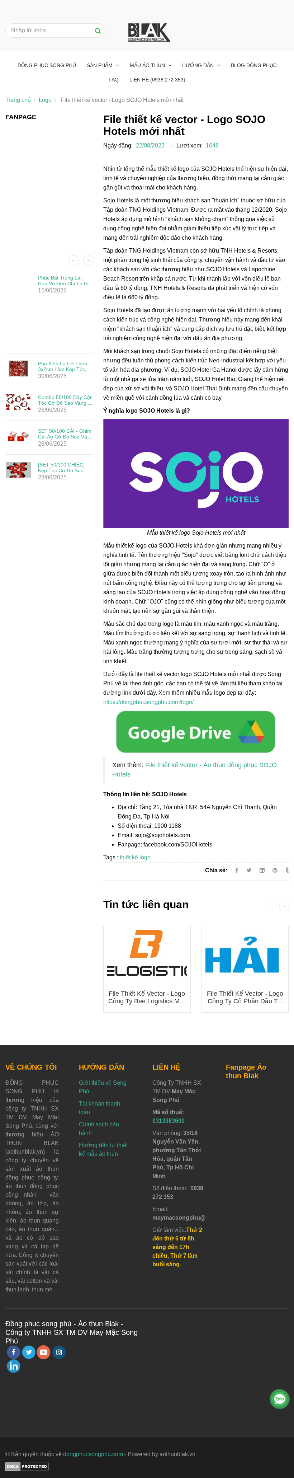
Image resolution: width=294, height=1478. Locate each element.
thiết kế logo (135, 857)
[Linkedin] (262, 870)
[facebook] (13, 1352)
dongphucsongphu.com (93, 1454)
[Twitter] (249, 870)
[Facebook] (236, 870)
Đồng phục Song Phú (47, 65)
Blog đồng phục (254, 65)
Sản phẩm (100, 65)
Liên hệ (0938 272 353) (157, 80)
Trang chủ (18, 100)
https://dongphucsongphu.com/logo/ (148, 702)
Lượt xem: (189, 145)
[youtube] (44, 1352)
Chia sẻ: (216, 870)
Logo (45, 100)
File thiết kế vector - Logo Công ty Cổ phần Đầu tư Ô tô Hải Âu (245, 1001)
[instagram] (59, 1352)
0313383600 (168, 1121)
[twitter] (28, 1352)
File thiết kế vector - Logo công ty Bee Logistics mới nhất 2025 (146, 1001)
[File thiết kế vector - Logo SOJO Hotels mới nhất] (196, 731)
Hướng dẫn (198, 65)
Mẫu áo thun (148, 65)
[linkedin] (13, 1366)
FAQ (114, 80)
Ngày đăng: (118, 145)
